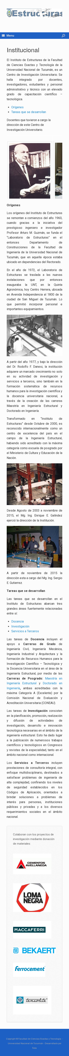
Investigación (20, 626)
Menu (10, 35)
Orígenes (17, 107)
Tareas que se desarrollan (28, 112)
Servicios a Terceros (25, 631)
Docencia (17, 621)
